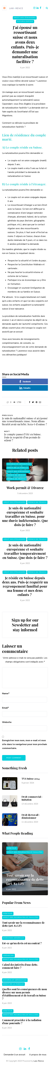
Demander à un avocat (14, 1054)
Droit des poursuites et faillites (24, 852)
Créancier (8, 955)
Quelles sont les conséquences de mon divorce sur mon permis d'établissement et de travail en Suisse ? (24, 994)
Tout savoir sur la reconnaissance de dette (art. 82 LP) (25, 879)
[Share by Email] (40, 402)
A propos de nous (37, 1054)
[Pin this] (36, 402)
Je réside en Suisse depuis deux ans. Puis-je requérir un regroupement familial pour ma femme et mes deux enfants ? (25, 586)
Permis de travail (16, 479)
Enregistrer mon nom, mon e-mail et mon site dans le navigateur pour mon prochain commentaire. (24, 744)
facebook (27, 381)
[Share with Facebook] (29, 402)
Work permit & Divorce (25, 487)
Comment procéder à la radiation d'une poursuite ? (21, 1021)
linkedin (26, 388)
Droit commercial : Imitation (32, 798)
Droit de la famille (17, 468)
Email (5, 707)
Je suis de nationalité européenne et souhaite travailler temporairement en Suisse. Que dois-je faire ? (25, 551)
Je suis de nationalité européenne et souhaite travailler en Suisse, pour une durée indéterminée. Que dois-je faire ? (25, 516)
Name (5, 693)
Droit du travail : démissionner (31, 816)
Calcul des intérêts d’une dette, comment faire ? (20, 966)
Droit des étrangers (25, 18)
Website (7, 722)
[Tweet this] (33, 402)
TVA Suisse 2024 (30, 778)
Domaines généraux (13, 938)
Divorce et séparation (19, 464)
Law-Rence (39, 1061)
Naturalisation (25, 21)
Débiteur (12, 848)
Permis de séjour (16, 475)
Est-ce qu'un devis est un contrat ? (22, 943)
